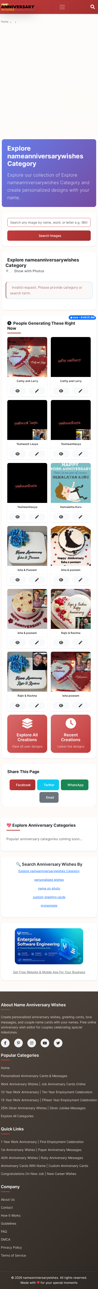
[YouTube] (45, 1043)
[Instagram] (31, 1043)
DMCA (5, 1239)
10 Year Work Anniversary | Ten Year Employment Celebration (46, 1092)
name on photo (49, 888)
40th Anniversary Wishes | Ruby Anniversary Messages (42, 1158)
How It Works (11, 1215)
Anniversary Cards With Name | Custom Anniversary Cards (44, 1166)
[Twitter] (58, 1043)
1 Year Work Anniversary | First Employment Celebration (42, 1142)
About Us (8, 1199)
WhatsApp (75, 785)
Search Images (50, 236)
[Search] (92, 7)
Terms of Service (13, 1255)
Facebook (23, 785)
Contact (7, 1207)
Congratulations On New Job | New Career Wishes (38, 1174)
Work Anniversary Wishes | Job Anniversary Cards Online (43, 1084)
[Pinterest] (18, 1043)
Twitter (49, 785)
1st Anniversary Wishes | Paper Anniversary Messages (41, 1150)
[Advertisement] (49, 47)
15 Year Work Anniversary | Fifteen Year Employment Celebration (49, 1100)
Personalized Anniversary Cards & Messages (34, 1076)
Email (50, 797)
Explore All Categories (17, 1116)
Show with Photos (29, 271)
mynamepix (49, 905)
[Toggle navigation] (62, 7)
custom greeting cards (49, 897)
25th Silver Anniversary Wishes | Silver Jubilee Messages (43, 1108)
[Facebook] (5, 1043)
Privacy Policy (11, 1247)
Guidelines (8, 1223)
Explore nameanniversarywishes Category (49, 871)
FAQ (4, 1231)
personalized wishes (49, 879)
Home (4, 21)
